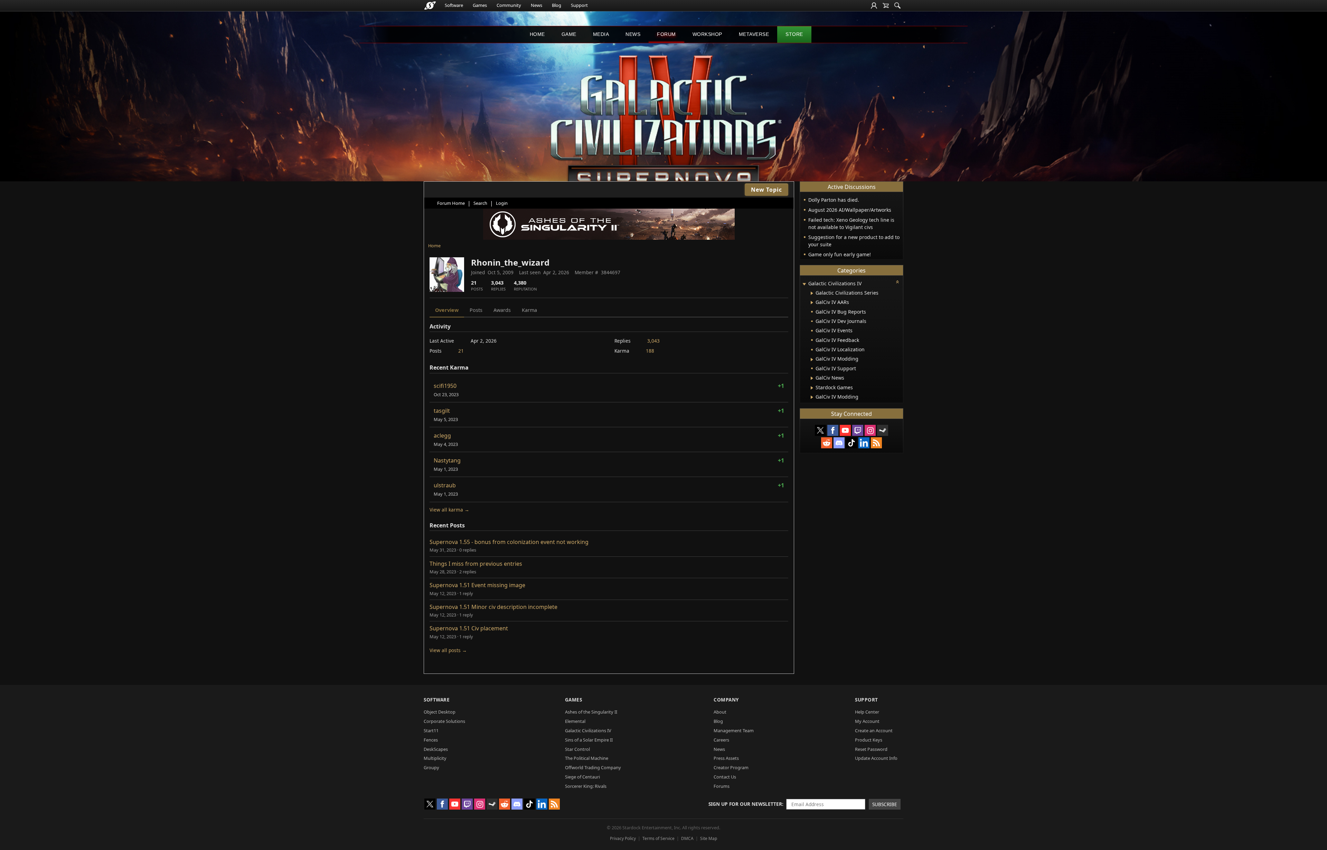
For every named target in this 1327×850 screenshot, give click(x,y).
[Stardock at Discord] (839, 443)
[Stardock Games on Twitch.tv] (857, 430)
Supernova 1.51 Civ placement (469, 628)
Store (794, 34)
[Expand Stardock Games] (812, 388)
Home (537, 34)
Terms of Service (658, 838)
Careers (721, 740)
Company (726, 699)
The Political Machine (586, 758)
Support (579, 5)
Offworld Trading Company (593, 767)
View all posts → (448, 650)
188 (650, 350)
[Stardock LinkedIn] (864, 443)
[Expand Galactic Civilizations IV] (804, 284)
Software (454, 5)
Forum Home (451, 203)
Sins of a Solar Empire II (589, 740)
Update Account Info (876, 758)
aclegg (442, 435)
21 (461, 350)
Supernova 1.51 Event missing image (477, 585)
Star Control (577, 749)
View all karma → (449, 509)
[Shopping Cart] (886, 5)
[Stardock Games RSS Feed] (876, 443)
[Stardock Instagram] (870, 430)
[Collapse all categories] (897, 281)
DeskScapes (436, 749)
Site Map (708, 838)
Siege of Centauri (582, 777)
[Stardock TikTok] (851, 443)
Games (480, 5)
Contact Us (725, 777)
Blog (556, 5)
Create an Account (874, 730)
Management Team (734, 730)
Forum (666, 34)
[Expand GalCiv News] (812, 378)
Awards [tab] (502, 310)
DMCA (687, 838)
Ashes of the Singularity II (591, 712)
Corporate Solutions (444, 721)
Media (601, 34)
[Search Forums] (897, 5)
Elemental (575, 721)
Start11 (431, 730)
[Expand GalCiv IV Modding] (812, 359)
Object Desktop (439, 712)
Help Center (867, 712)
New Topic (766, 189)
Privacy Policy (623, 838)
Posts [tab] (476, 310)
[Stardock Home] (430, 5)
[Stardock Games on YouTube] (845, 430)
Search (480, 203)
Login (502, 203)
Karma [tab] (529, 310)
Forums (722, 786)
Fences (431, 740)
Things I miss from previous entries (476, 563)
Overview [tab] (447, 310)
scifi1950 (445, 386)
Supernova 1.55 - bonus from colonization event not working (509, 542)
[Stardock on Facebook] (833, 430)
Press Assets (726, 758)
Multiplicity (435, 758)
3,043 (653, 340)
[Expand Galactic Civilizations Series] (812, 293)
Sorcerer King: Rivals (585, 786)
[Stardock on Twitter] (820, 430)
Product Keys (868, 740)
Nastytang (447, 460)
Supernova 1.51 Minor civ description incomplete (493, 607)
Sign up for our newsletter (745, 804)
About (720, 712)
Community (509, 5)
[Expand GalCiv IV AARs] (812, 302)
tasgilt (442, 410)
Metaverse (754, 34)
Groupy (431, 767)
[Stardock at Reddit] (826, 443)
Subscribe (884, 804)
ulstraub (445, 485)
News (536, 5)
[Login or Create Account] (874, 5)
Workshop (707, 34)
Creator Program (731, 767)
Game (569, 34)
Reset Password (871, 749)
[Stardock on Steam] (882, 430)
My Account (867, 721)
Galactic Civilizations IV (588, 730)
